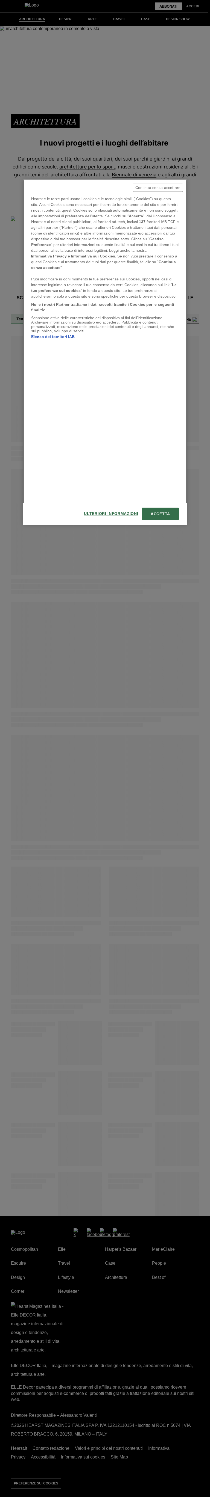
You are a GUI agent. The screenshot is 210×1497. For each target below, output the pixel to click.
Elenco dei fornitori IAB (53, 336)
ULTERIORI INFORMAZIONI (111, 513)
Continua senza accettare (157, 187)
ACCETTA (160, 514)
